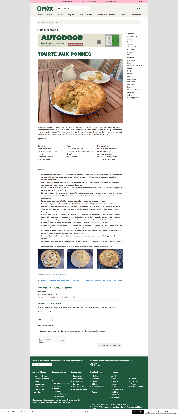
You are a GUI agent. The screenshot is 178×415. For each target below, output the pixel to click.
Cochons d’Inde (117, 389)
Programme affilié (80, 389)
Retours (57, 388)
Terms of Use (95, 403)
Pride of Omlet (132, 90)
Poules (129, 87)
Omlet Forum (78, 381)
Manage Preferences (166, 412)
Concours (131, 50)
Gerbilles (130, 58)
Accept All (138, 412)
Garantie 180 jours (112, 1)
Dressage (130, 52)
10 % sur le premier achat (89, 1)
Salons (129, 95)
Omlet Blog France (47, 30)
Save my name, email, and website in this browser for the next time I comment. (73, 331)
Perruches (131, 82)
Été (128, 55)
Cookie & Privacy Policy (98, 404)
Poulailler (130, 84)
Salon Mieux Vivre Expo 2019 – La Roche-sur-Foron (102, 281)
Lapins (129, 68)
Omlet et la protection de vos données (40, 389)
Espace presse (40, 384)
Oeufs (129, 74)
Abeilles (95, 376)
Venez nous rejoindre (61, 402)
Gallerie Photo (78, 387)
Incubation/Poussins (134, 66)
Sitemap (94, 408)
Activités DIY (132, 36)
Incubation (115, 397)
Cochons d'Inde (133, 47)
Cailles (113, 379)
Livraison (57, 386)
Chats (129, 41)
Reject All (149, 412)
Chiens (129, 44)
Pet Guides (114, 372)
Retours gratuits (67, 1)
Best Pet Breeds (96, 372)
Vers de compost (137, 387)
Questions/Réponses (61, 383)
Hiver (129, 63)
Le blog (76, 384)
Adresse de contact (47, 325)
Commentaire (44, 312)
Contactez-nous (60, 378)
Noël (129, 71)
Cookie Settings (97, 406)
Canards (95, 379)
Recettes (62, 274)
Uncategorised (133, 98)
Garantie (57, 391)
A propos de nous (41, 376)
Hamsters (131, 60)
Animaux (130, 39)
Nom (40, 319)
